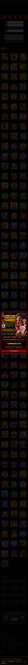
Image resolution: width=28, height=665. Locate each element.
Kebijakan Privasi (4, 663)
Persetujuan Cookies (11, 660)
